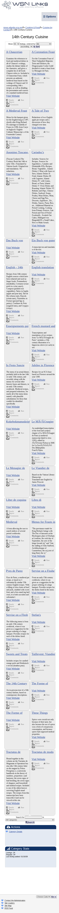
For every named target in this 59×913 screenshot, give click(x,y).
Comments (14, 105)
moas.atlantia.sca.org (12, 27)
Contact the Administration (15, 900)
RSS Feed (9, 908)
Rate (22, 100)
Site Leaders (10, 903)
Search (31, 822)
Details (11, 100)
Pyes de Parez (14, 570)
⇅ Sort (36, 47)
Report (11, 102)
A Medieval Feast (16, 110)
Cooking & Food (32, 27)
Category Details (15, 832)
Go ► (53, 897)
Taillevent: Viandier (43, 654)
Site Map (8, 906)
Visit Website (13, 95)
